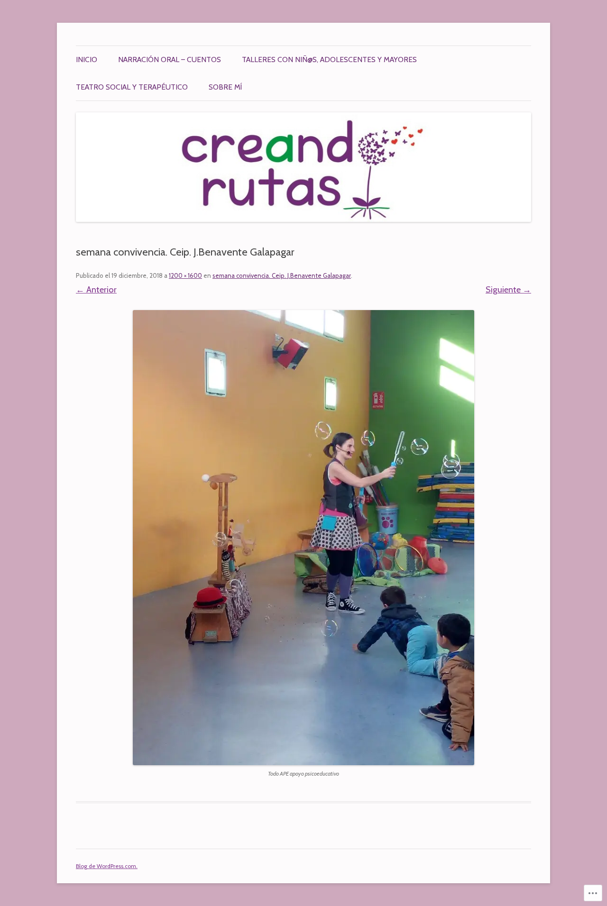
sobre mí (225, 87)
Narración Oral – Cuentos (169, 59)
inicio (86, 59)
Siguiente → (508, 289)
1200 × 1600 (185, 275)
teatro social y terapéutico (132, 87)
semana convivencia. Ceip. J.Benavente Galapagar (281, 275)
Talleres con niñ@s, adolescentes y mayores (329, 59)
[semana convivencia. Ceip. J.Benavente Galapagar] (303, 537)
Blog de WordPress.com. (107, 865)
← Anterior (96, 289)
